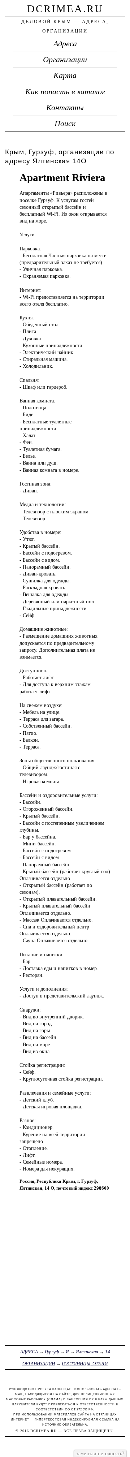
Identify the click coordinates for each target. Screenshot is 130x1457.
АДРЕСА (29, 1351)
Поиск (65, 123)
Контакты (65, 107)
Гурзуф (52, 1351)
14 (107, 1351)
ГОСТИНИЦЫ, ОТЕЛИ (85, 1363)
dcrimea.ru (65, 8)
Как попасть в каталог (65, 91)
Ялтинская (87, 1351)
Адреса (65, 43)
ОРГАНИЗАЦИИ (38, 1363)
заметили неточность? (100, 1453)
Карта (65, 75)
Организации (65, 59)
